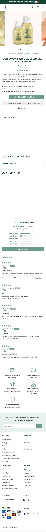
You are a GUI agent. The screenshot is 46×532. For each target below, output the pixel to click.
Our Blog (4, 443)
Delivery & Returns (7, 479)
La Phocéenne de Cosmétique (10, 458)
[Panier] (37, 7)
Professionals (28, 449)
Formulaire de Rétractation (9, 488)
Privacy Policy (6, 482)
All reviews (27, 443)
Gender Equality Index (8, 485)
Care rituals (27, 485)
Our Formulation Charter (9, 452)
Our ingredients (6, 439)
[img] (6, 263)
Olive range (27, 470)
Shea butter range (29, 476)
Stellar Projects (13, 527)
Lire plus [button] (38, 278)
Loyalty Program (28, 446)
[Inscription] (39, 426)
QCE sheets (5, 461)
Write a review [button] (23, 249)
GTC (3, 470)
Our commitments (7, 446)
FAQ (25, 439)
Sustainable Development (9, 455)
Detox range (27, 482)
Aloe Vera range (28, 479)
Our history (5, 449)
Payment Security (7, 476)
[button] (21, 70)
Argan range (27, 473)
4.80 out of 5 (28, 227)
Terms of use (5, 473)
